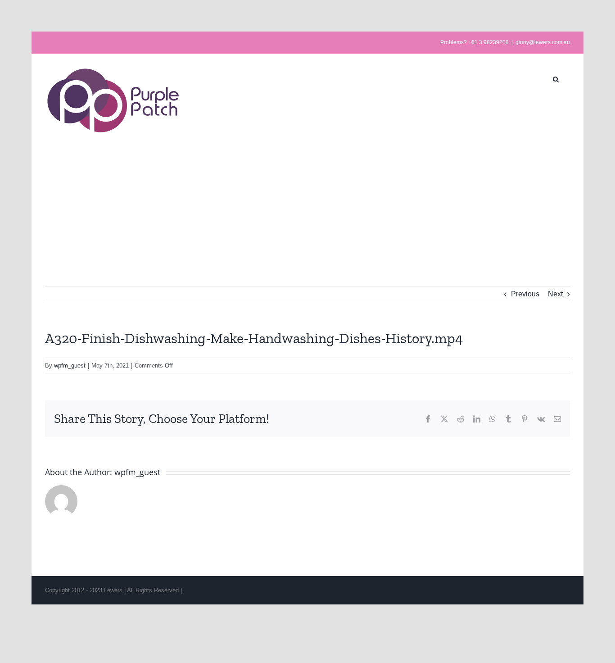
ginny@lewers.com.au (543, 42)
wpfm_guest (70, 365)
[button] (556, 78)
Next (555, 294)
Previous (525, 294)
